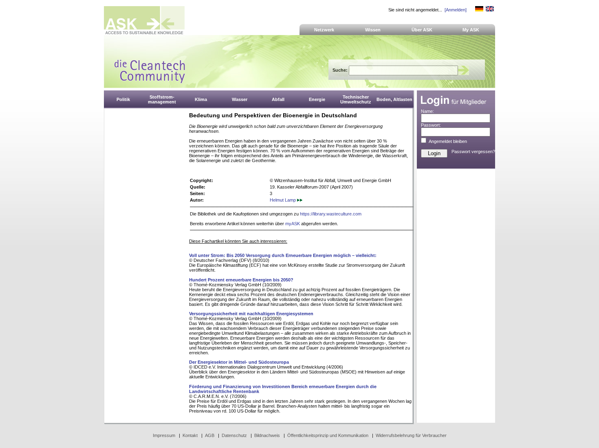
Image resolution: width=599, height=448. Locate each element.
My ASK (470, 29)
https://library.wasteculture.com (330, 213)
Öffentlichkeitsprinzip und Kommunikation (327, 435)
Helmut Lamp (283, 200)
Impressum (164, 435)
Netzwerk (324, 29)
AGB (209, 435)
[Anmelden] (456, 9)
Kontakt (190, 435)
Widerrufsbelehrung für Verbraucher (411, 435)
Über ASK (422, 29)
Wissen (373, 29)
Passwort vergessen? (473, 151)
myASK (292, 223)
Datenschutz (234, 435)
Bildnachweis (267, 435)
